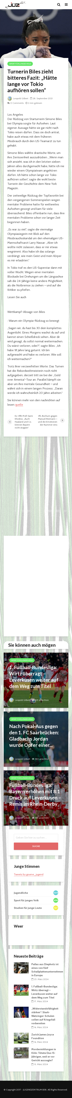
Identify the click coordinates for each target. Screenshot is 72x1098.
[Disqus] (36, 486)
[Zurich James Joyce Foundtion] (21, 1037)
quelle (19, 404)
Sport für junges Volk (20, 64)
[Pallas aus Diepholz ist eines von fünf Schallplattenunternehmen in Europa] (21, 967)
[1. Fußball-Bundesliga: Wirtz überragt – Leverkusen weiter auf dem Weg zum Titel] (36, 680)
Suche (36, 846)
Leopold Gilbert (20, 98)
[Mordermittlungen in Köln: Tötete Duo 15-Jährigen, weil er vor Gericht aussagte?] (21, 1052)
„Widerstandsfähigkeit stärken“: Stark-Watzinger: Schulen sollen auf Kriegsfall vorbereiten (44, 1016)
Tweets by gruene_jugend (28, 874)
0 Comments (17, 103)
